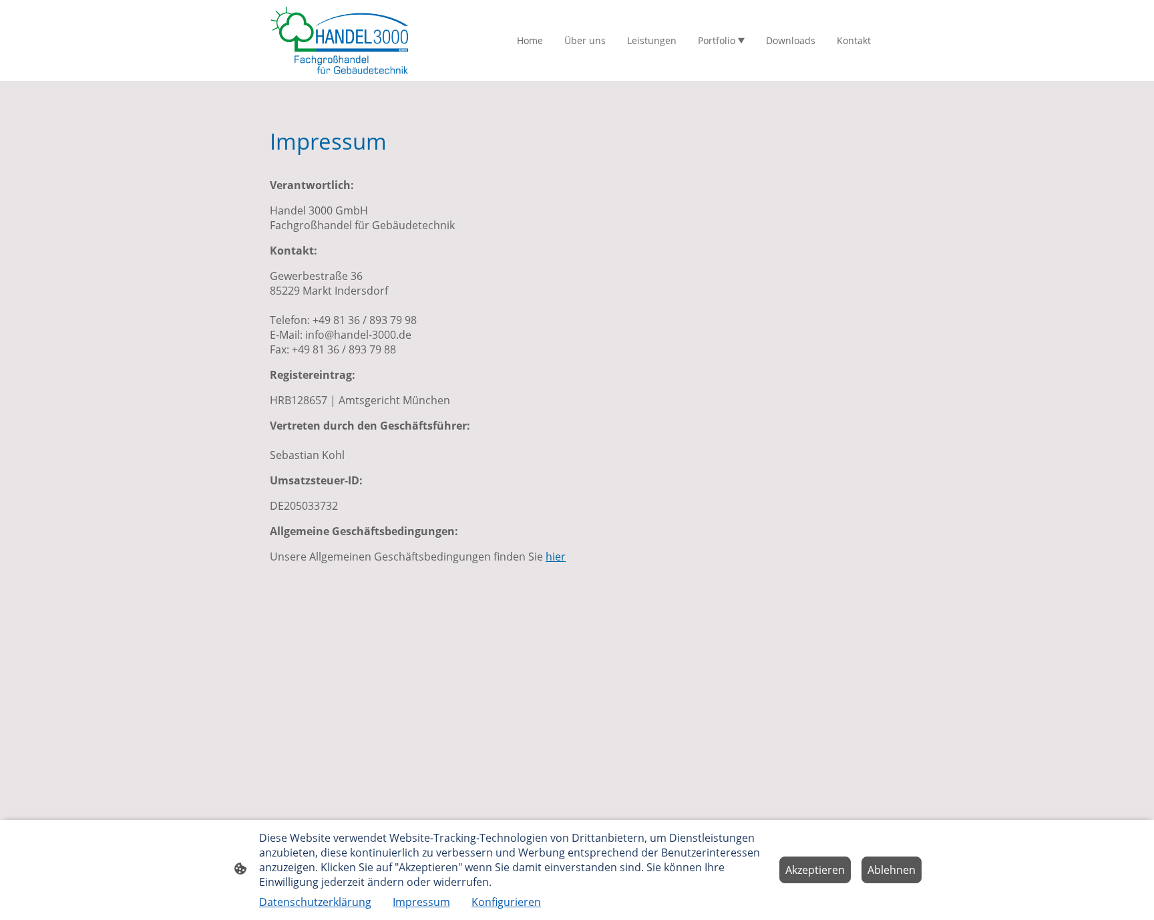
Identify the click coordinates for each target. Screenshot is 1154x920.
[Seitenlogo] (340, 40)
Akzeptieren (815, 870)
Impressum (421, 902)
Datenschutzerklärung (315, 902)
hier (556, 556)
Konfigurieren (506, 902)
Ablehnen (892, 870)
